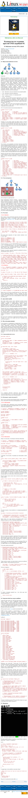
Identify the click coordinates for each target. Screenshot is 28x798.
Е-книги (14, 8)
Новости (2, 8)
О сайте (13, 10)
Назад (2, 781)
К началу (14, 781)
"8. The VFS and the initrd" (9, 48)
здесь (17, 779)
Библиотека (8, 8)
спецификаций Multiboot (5, 615)
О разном (25, 8)
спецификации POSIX (10, 219)
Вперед (25, 781)
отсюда (11, 608)
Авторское (19, 8)
